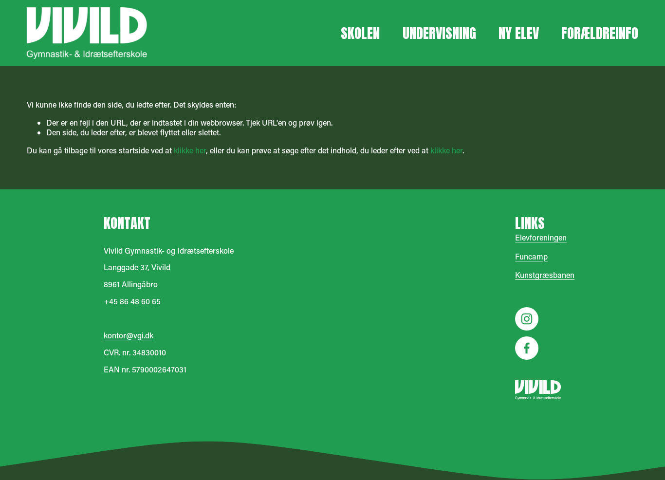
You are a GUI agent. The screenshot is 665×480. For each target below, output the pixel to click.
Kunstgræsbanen (544, 275)
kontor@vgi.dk (128, 335)
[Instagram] (526, 319)
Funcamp (531, 256)
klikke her (190, 150)
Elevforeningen (541, 237)
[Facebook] (526, 348)
